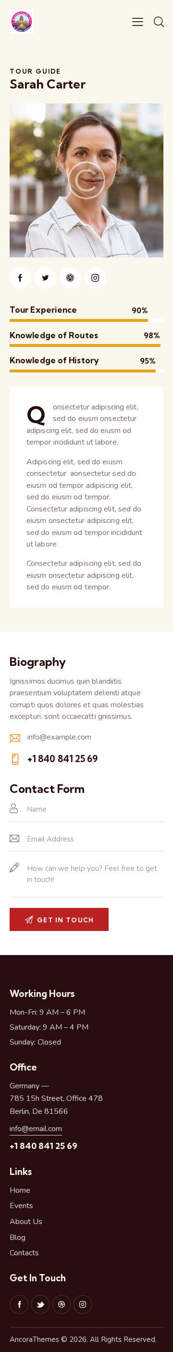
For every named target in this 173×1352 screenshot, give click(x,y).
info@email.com (36, 1128)
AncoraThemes (34, 1339)
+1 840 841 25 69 (62, 759)
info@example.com (59, 737)
